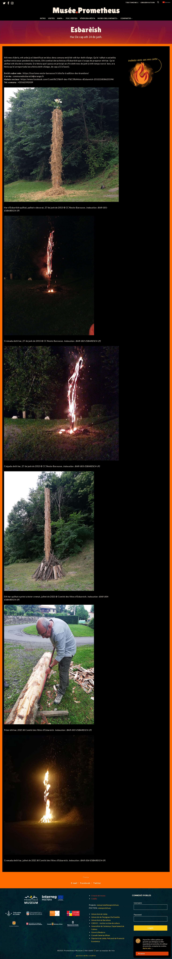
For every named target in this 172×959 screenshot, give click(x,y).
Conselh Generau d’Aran (100, 935)
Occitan (167, 2)
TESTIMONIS (132, 2)
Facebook (85, 883)
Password (137, 915)
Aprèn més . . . (148, 948)
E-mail (74, 883)
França (86, 877)
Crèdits (94, 899)
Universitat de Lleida (99, 914)
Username (138, 903)
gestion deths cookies (86, 956)
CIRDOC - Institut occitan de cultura (105, 923)
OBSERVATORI (148, 2)
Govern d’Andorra (98, 932)
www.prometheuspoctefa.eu (108, 905)
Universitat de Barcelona (101, 920)
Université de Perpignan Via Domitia (105, 917)
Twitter (97, 883)
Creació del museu (98, 896)
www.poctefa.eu (104, 908)
